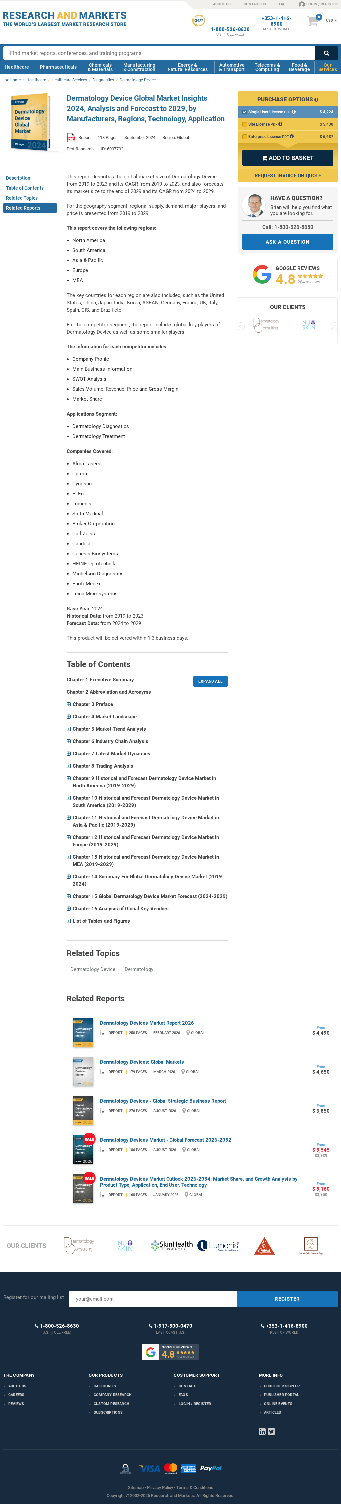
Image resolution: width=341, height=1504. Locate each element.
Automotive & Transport (232, 67)
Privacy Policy (160, 1487)
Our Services (327, 67)
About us (17, 1386)
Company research (113, 1395)
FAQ (282, 4)
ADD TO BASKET (288, 157)
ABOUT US (222, 4)
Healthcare (17, 67)
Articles (272, 1412)
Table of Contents (25, 188)
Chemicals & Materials (100, 67)
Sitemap (136, 1487)
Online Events (278, 1404)
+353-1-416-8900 (277, 21)
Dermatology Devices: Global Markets (142, 1062)
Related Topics (22, 198)
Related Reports (23, 208)
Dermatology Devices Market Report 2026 (147, 1023)
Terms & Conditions (194, 1487)
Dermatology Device (92, 969)
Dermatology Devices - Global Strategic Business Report (163, 1101)
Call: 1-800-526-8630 (287, 227)
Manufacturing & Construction (139, 67)
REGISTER (287, 1299)
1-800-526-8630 (230, 29)
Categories (105, 1386)
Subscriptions (108, 1412)
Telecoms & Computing (267, 67)
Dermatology (139, 969)
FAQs (183, 1395)
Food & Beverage (299, 67)
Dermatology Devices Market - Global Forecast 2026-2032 (165, 1140)
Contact (187, 1386)
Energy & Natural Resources (188, 67)
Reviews (16, 1404)
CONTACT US (255, 4)
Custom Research (111, 1404)
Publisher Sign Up (282, 1386)
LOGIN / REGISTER (322, 4)
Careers (16, 1395)
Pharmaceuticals (58, 67)
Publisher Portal (281, 1395)
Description (18, 178)
